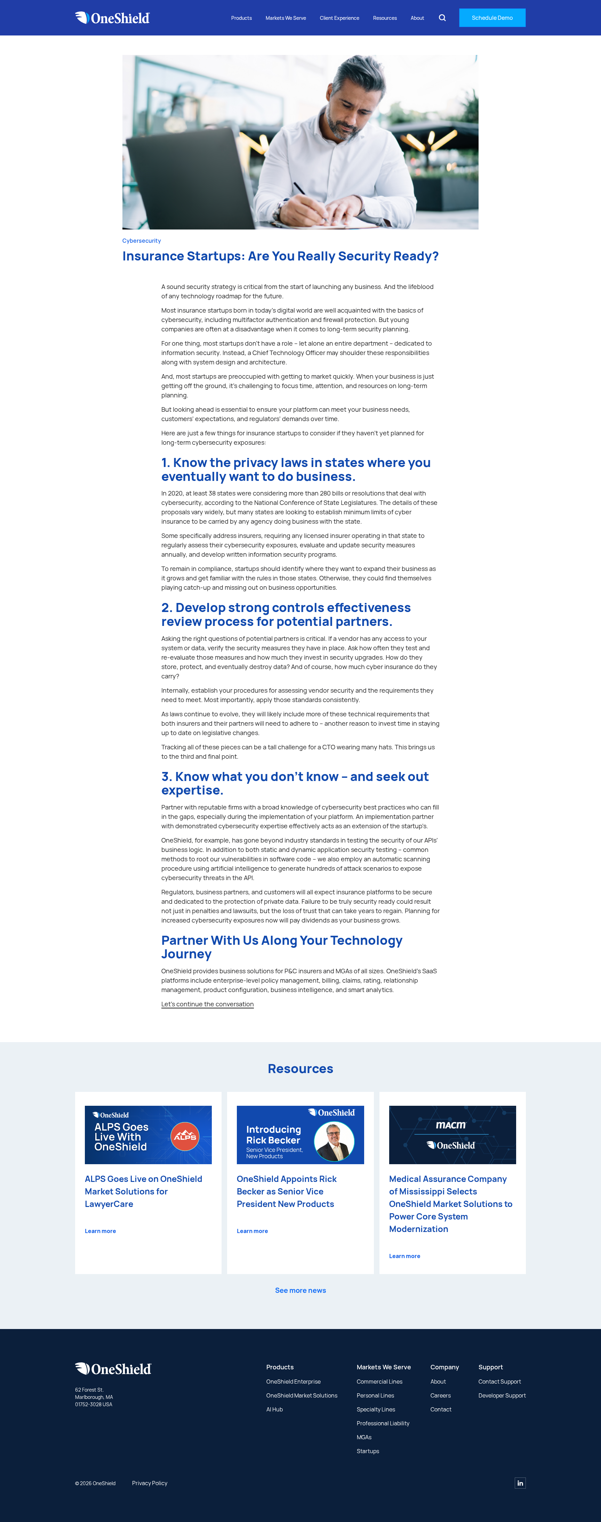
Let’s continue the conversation (207, 1004)
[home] (112, 17)
